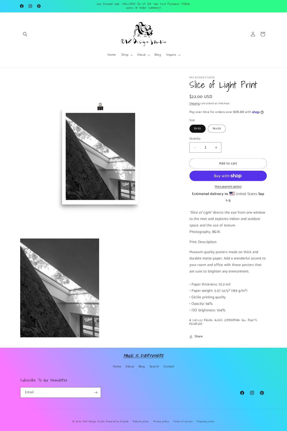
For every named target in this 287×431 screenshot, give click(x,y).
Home (117, 366)
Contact (168, 366)
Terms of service (182, 422)
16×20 (217, 128)
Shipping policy (206, 422)
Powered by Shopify (117, 422)
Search (154, 366)
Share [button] (199, 336)
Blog (142, 366)
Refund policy (141, 422)
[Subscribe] (96, 392)
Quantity (194, 139)
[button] (25, 34)
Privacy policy (161, 422)
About (130, 366)
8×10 (197, 128)
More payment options (228, 187)
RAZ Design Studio (94, 422)
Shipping (194, 103)
